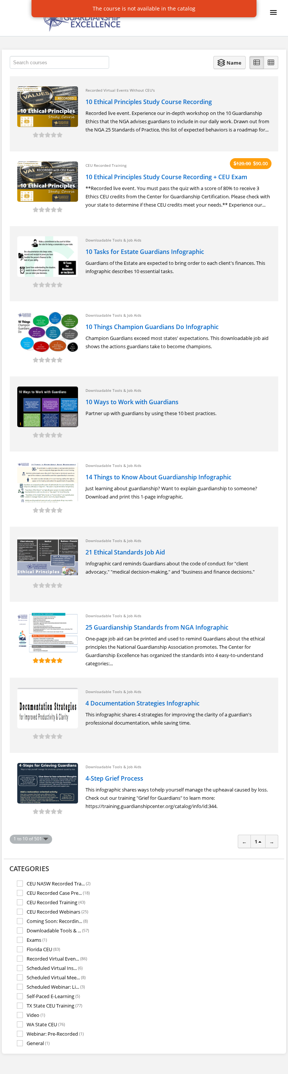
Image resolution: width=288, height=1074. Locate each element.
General (38, 1043)
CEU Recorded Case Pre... (58, 893)
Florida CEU (43, 949)
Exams (37, 940)
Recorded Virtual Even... (57, 958)
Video (36, 1015)
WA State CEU (46, 1024)
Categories (29, 868)
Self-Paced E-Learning (53, 996)
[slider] (48, 135)
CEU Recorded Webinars (57, 911)
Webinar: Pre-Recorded (55, 1033)
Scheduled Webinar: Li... (56, 986)
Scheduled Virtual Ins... (54, 968)
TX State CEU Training (54, 1005)
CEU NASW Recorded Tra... (58, 883)
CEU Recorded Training (56, 902)
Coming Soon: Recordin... (57, 921)
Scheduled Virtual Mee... (56, 977)
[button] (229, 62)
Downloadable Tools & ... (58, 930)
